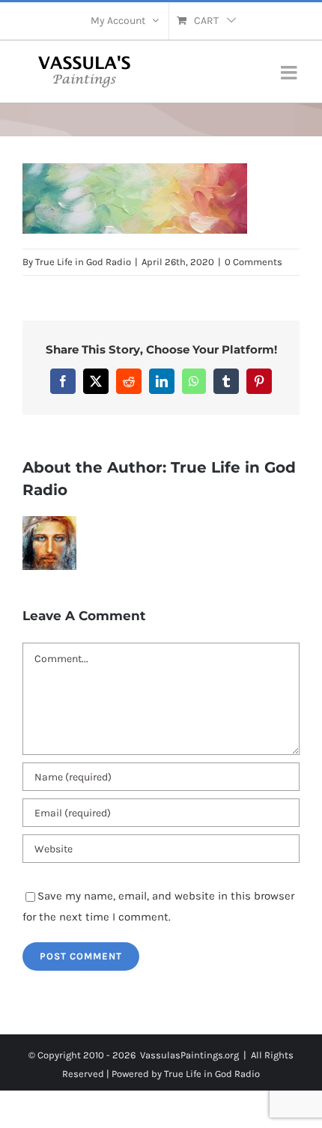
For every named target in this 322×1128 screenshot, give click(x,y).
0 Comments (253, 261)
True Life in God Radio (83, 261)
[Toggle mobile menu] (290, 72)
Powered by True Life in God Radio (186, 1073)
